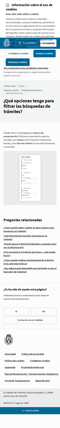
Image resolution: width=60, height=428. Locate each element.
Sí (16, 311)
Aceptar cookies (44, 53)
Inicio (21, 86)
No (43, 311)
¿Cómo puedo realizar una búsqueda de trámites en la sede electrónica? (28, 262)
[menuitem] (10, 354)
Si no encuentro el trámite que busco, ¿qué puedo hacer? (29, 254)
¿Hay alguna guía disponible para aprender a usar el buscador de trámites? (30, 270)
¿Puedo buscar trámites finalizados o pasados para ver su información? (29, 245)
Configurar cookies (18, 53)
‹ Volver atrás (9, 86)
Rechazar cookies (17, 62)
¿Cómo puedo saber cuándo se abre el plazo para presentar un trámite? (28, 229)
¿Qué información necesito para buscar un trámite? (25, 237)
